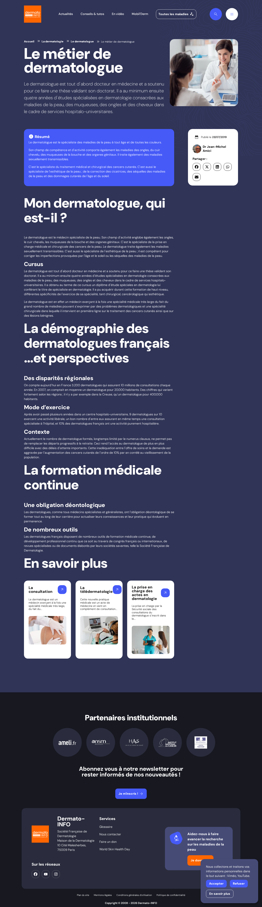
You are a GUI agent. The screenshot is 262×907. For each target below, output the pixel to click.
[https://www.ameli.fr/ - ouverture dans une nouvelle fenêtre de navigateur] (67, 742)
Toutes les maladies (176, 14)
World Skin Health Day (114, 849)
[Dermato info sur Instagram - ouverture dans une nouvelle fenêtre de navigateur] (56, 874)
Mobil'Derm (140, 14)
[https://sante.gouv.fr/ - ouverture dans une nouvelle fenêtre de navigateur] (200, 742)
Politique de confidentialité (171, 895)
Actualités (65, 14)
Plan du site (83, 895)
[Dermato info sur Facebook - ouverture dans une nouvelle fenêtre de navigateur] (36, 874)
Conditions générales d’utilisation (134, 895)
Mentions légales (103, 895)
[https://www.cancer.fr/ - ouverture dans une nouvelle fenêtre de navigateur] (167, 742)
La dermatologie (52, 41)
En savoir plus (219, 894)
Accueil (29, 41)
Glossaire (105, 827)
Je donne (200, 860)
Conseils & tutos (92, 14)
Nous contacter (110, 834)
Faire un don (108, 842)
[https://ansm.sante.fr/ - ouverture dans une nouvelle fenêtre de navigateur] (101, 742)
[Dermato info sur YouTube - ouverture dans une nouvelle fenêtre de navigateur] (46, 874)
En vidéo (118, 14)
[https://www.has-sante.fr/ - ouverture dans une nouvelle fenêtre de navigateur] (134, 742)
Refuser (239, 884)
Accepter (216, 884)
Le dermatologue (82, 41)
